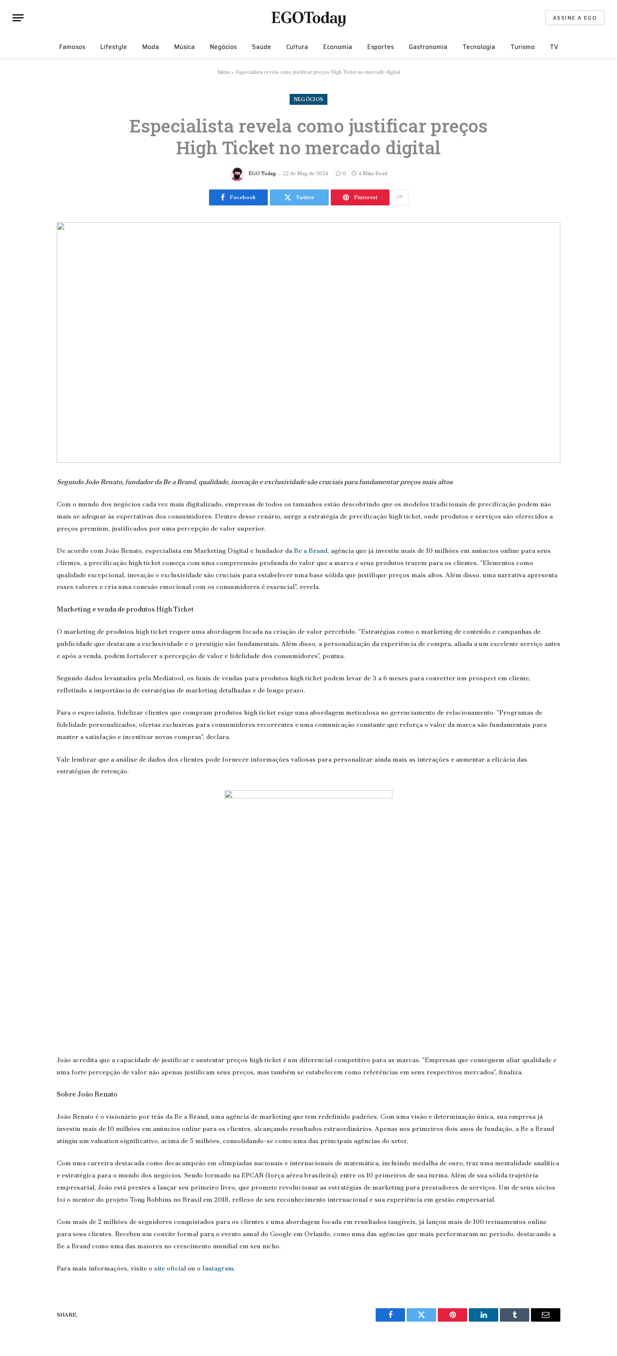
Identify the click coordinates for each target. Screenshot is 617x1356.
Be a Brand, (311, 550)
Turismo (522, 47)
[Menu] (18, 17)
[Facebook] (27, 503)
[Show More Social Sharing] (400, 197)
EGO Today (262, 173)
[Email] (27, 589)
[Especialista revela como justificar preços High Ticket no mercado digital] (308, 342)
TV (554, 47)
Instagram (218, 1268)
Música (184, 47)
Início (223, 72)
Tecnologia (479, 47)
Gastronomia (428, 47)
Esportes (380, 47)
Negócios (223, 47)
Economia (337, 47)
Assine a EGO (575, 17)
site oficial (170, 1268)
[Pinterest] (27, 568)
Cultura (297, 47)
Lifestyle (113, 47)
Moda (150, 47)
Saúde (261, 47)
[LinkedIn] (27, 546)
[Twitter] (27, 525)
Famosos (72, 47)
